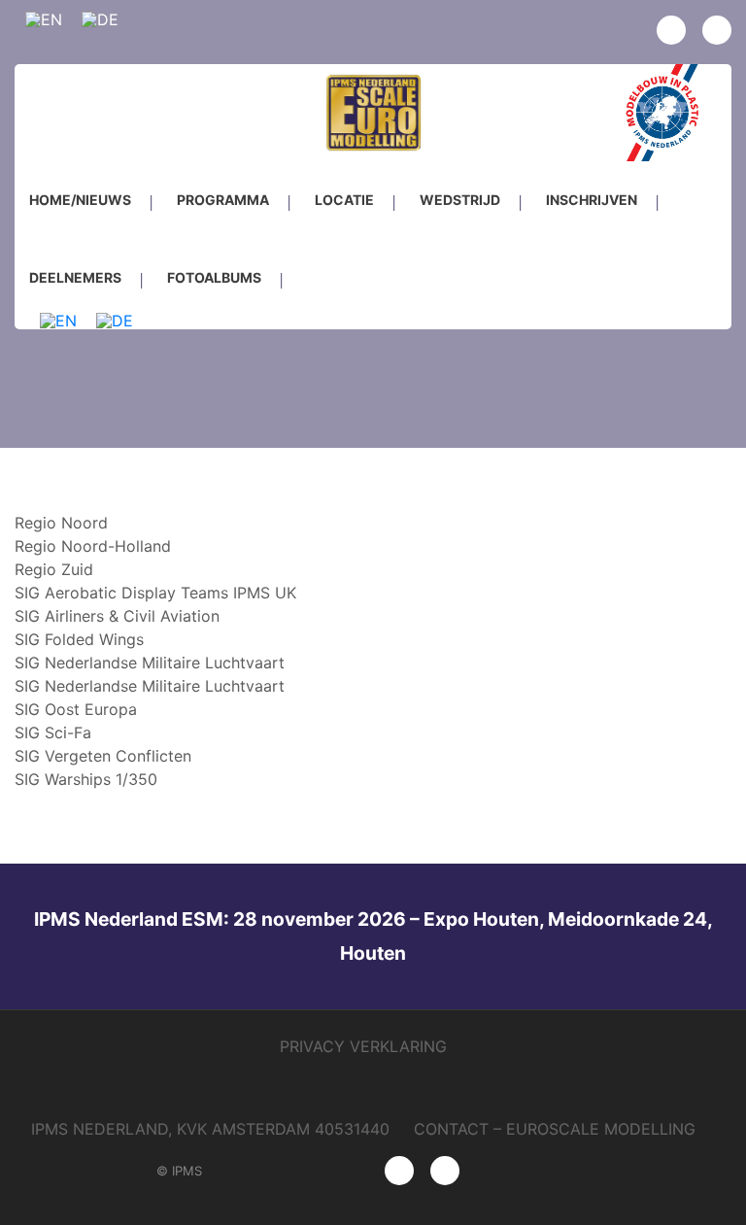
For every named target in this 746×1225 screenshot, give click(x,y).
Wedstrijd (460, 199)
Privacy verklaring (363, 1046)
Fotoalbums (214, 277)
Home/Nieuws (80, 199)
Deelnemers (75, 277)
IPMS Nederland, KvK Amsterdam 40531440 (210, 1129)
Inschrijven (591, 199)
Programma (223, 199)
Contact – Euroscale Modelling (554, 1129)
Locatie (344, 199)
